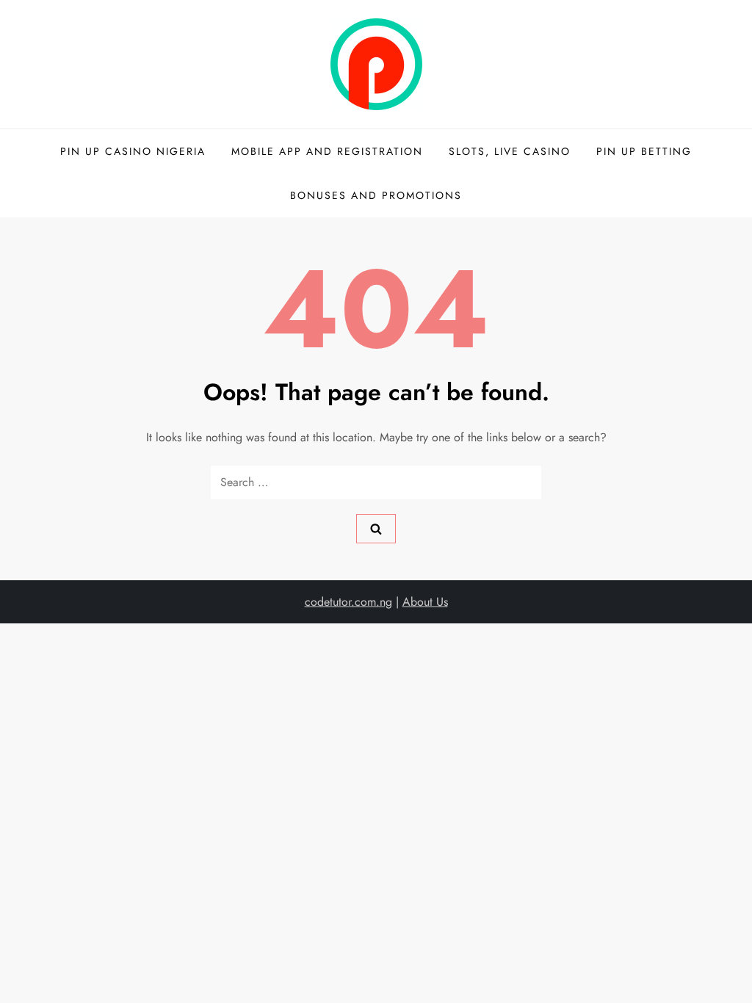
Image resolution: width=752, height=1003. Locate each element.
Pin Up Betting (644, 151)
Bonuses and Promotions (376, 195)
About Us (425, 601)
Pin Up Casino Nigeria (133, 151)
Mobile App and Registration (327, 151)
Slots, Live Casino (510, 151)
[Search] (376, 528)
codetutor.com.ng (348, 601)
